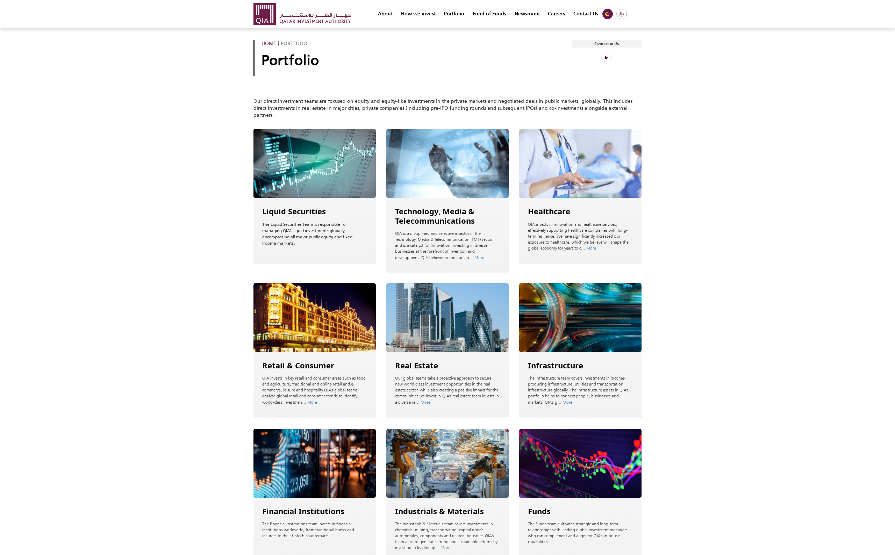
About (385, 14)
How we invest (418, 14)
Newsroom (527, 14)
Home (269, 43)
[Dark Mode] (607, 14)
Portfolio (454, 14)
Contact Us (585, 14)
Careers (556, 14)
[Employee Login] (621, 14)
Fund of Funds (489, 14)
